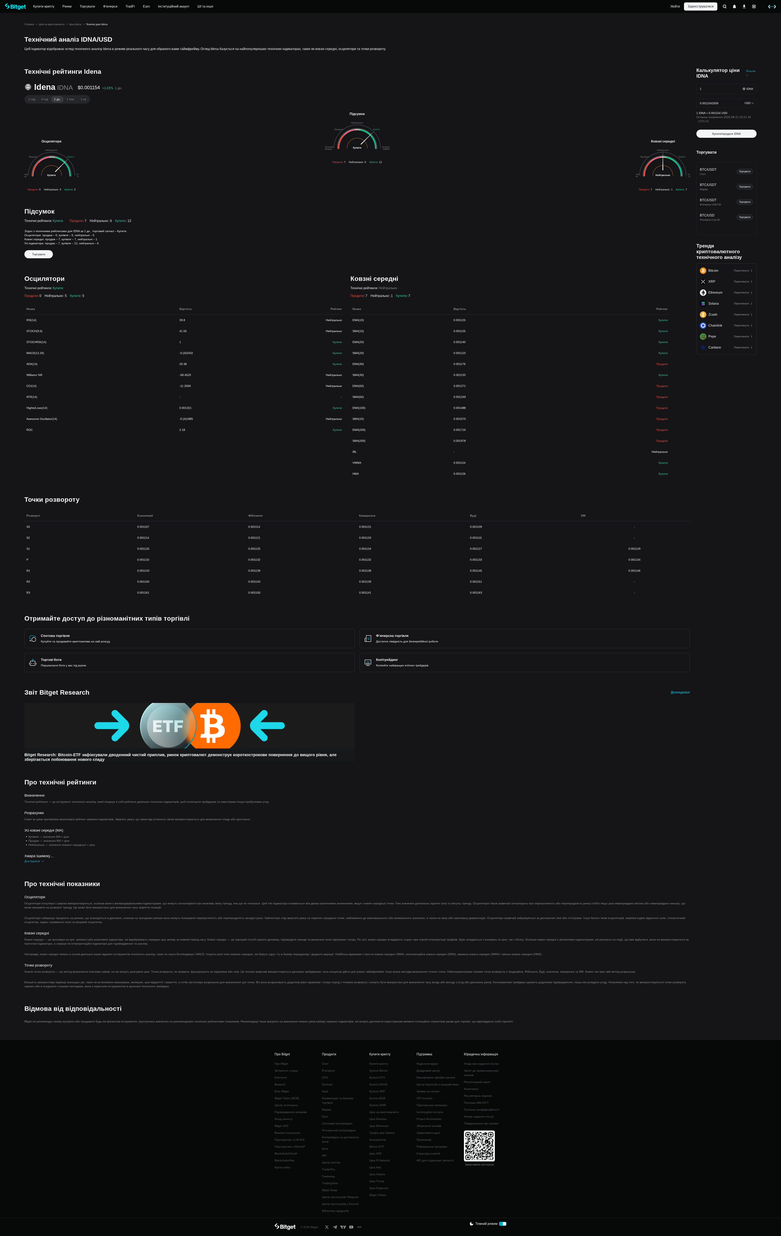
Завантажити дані (428, 1132)
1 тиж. (71, 99)
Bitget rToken (377, 1195)
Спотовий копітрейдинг (337, 1123)
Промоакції (424, 1139)
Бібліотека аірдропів (335, 1210)
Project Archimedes (429, 1119)
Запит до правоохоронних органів (481, 1073)
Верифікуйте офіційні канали (436, 1077)
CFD (325, 1077)
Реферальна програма (432, 1146)
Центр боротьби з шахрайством (438, 1084)
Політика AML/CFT (476, 1102)
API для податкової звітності (435, 1160)
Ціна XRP (375, 1153)
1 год (31, 99)
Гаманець (328, 1176)
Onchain (327, 1084)
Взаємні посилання (287, 1132)
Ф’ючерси (328, 1070)
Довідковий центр (428, 1070)
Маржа (326, 1109)
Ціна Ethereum (379, 1125)
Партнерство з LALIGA (289, 1139)
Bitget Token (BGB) (287, 1098)
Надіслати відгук (427, 1063)
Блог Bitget (282, 1091)
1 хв (83, 99)
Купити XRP (377, 1091)
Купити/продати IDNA (726, 133)
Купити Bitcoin (378, 1070)
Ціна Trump (376, 1181)
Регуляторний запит (477, 1082)
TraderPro (328, 1169)
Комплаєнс (471, 1088)
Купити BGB (377, 1098)
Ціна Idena (75, 24)
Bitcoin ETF (376, 1146)
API (324, 1155)
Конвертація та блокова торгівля (337, 1100)
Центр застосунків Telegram (340, 1197)
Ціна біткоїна (377, 1119)
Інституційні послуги (430, 1112)
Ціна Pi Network (379, 1160)
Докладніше (680, 692)
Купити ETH (377, 1077)
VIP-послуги (424, 1098)
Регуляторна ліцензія (478, 1095)
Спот (325, 1063)
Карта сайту (282, 1167)
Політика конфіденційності (481, 1109)
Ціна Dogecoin (378, 1188)
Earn (325, 1116)
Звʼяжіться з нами (286, 1070)
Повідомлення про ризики (481, 1123)
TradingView (330, 1183)
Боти (325, 1148)
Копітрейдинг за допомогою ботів (340, 1139)
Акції (325, 1091)
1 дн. (57, 99)
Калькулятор (377, 1139)
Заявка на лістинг (428, 1091)
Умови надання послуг (479, 1116)
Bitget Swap (329, 1190)
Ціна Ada (375, 1167)
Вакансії (280, 1084)
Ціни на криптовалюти (51, 24)
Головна (29, 24)
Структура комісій (428, 1153)
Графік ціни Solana (381, 1132)
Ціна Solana (377, 1174)
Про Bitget (281, 1063)
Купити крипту (378, 1063)
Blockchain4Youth (286, 1153)
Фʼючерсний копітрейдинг (339, 1130)
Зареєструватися (701, 6)
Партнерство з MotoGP (290, 1146)
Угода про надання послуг (481, 1063)
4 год (44, 99)
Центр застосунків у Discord (340, 1204)
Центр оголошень (286, 1105)
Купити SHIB (377, 1105)
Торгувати (38, 254)
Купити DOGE (378, 1084)
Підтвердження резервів (291, 1112)
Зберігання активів (429, 1125)
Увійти (675, 6)
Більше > (751, 73)
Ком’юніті (281, 1077)
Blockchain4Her (285, 1160)
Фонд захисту (283, 1119)
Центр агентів (331, 1162)
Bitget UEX (281, 1125)
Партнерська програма (432, 1105)
